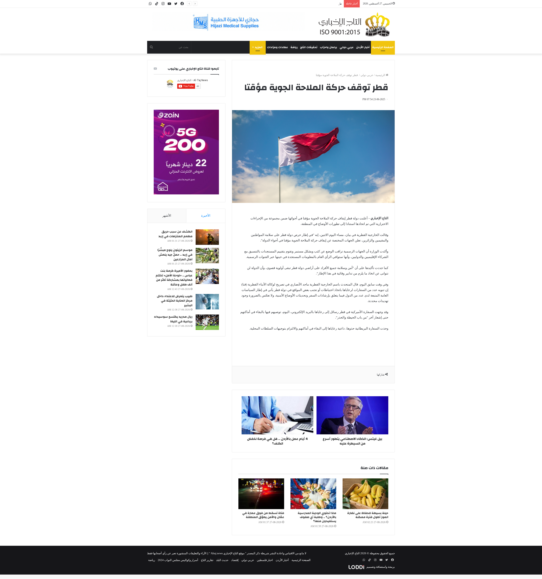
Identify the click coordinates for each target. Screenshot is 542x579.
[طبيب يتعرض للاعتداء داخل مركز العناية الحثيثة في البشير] (207, 301)
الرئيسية (380, 75)
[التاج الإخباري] (356, 24)
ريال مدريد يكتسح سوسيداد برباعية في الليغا (173, 319)
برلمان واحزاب (328, 47)
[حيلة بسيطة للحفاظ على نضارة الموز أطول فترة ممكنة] (365, 493)
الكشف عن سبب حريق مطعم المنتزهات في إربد (175, 234)
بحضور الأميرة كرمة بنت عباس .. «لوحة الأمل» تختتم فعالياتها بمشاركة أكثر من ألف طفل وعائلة (174, 277)
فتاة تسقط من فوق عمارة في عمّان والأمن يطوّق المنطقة (263, 515)
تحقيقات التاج (308, 47)
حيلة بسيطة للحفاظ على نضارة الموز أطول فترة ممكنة (367, 515)
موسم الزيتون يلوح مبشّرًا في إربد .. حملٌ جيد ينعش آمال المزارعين (174, 254)
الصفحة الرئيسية (383, 47)
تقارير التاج (207, 560)
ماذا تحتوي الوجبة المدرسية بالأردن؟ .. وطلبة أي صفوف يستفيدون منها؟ (317, 517)
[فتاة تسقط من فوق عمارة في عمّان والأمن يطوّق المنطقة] (261, 493)
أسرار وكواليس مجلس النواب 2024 (178, 560)
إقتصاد (235, 560)
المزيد (259, 47)
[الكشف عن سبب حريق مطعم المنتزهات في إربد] (207, 237)
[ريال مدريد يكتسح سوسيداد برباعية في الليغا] (207, 322)
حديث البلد (222, 560)
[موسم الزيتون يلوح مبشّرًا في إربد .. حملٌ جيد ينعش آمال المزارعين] (207, 255)
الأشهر (166, 215)
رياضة (294, 47)
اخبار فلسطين (265, 560)
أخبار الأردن (363, 47)
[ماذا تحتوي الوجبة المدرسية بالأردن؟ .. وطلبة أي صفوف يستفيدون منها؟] (313, 493)
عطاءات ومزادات (277, 47)
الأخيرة (205, 215)
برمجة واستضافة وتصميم (380, 566)
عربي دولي (347, 47)
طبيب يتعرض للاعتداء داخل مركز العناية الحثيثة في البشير (309, 3)
